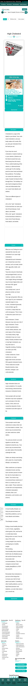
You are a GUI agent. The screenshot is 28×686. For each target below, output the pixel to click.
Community (4, 651)
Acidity (17, 629)
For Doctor (3, 4)
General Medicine (6, 633)
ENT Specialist (5, 630)
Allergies (18, 632)
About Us (4, 643)
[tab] (8, 19)
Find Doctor (9, 4)
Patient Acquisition (20, 643)
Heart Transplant (19, 626)
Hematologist (5, 638)
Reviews (18, 648)
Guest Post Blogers (21, 670)
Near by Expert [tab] (21, 19)
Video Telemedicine (20, 646)
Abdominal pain (19, 627)
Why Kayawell (19, 651)
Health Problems (23, 4)
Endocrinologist (5, 629)
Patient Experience (20, 645)
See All (11, 620)
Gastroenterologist (6, 632)
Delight (17, 652)
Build (17, 655)
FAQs (3, 646)
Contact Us (4, 645)
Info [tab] (5, 19)
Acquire (17, 654)
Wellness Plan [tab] (13, 19)
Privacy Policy (5, 648)
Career (3, 658)
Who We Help (19, 649)
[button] (14, 129)
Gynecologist (5, 636)
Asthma (17, 623)
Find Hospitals (16, 4)
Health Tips (4, 655)
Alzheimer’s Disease (20, 633)
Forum (3, 649)
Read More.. (9, 103)
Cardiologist (4, 623)
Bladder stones (19, 638)
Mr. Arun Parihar (13, 95)
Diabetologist (5, 627)
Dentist (3, 624)
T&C (3, 652)
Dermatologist (5, 626)
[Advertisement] (14, 66)
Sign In (24, 9)
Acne (17, 630)
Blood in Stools (19, 624)
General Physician (6, 635)
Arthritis (17, 635)
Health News (5, 654)
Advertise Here (5, 657)
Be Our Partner (21, 664)
